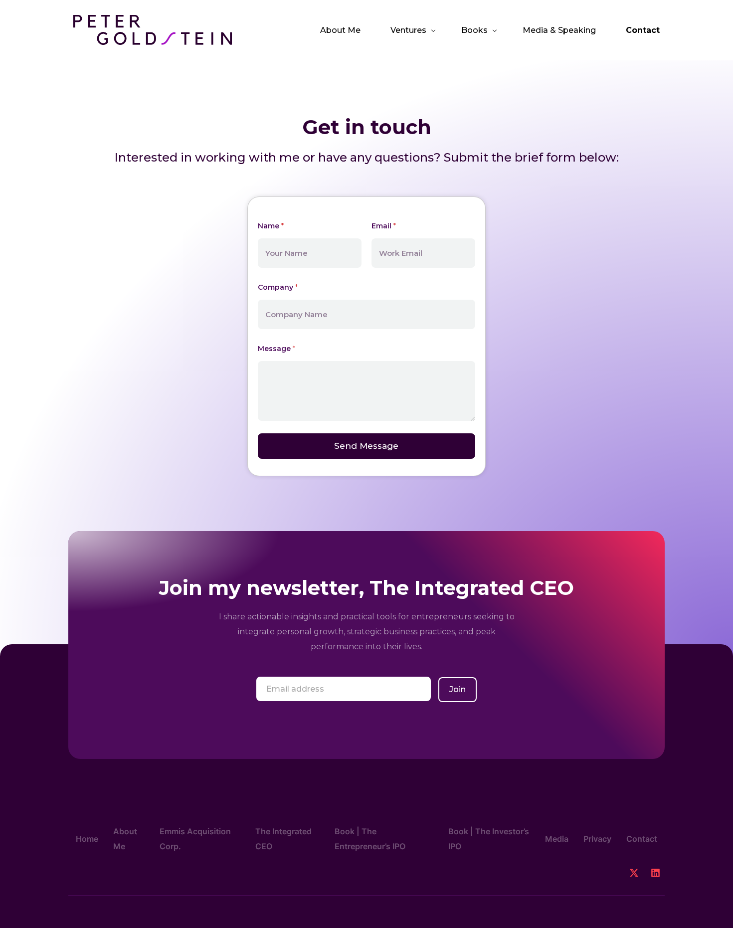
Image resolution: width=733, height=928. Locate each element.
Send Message (366, 446)
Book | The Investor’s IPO (488, 838)
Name (271, 225)
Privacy (597, 839)
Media (556, 839)
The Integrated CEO (283, 838)
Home (87, 839)
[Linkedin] (655, 873)
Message (276, 348)
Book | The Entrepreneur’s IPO (370, 838)
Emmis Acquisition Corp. (195, 838)
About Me (125, 838)
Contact (641, 839)
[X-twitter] (633, 873)
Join (457, 689)
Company (278, 287)
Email (383, 225)
